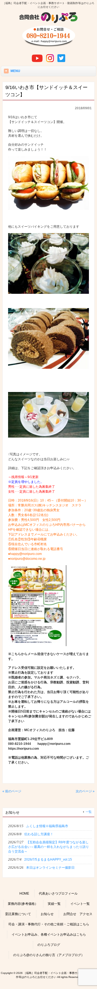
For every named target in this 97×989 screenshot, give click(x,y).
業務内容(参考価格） (23, 904)
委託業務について (18, 914)
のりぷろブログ (48, 945)
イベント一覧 (80, 904)
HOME (24, 893)
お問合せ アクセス (77, 914)
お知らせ (47, 914)
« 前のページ (11, 791)
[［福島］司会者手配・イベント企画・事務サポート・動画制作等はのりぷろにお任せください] (48, 22)
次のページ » (85, 791)
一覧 (89, 811)
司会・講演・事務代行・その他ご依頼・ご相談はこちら (48, 924)
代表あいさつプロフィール (58, 893)
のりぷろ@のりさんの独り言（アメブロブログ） (48, 955)
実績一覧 (54, 904)
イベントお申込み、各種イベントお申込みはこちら (49, 934)
